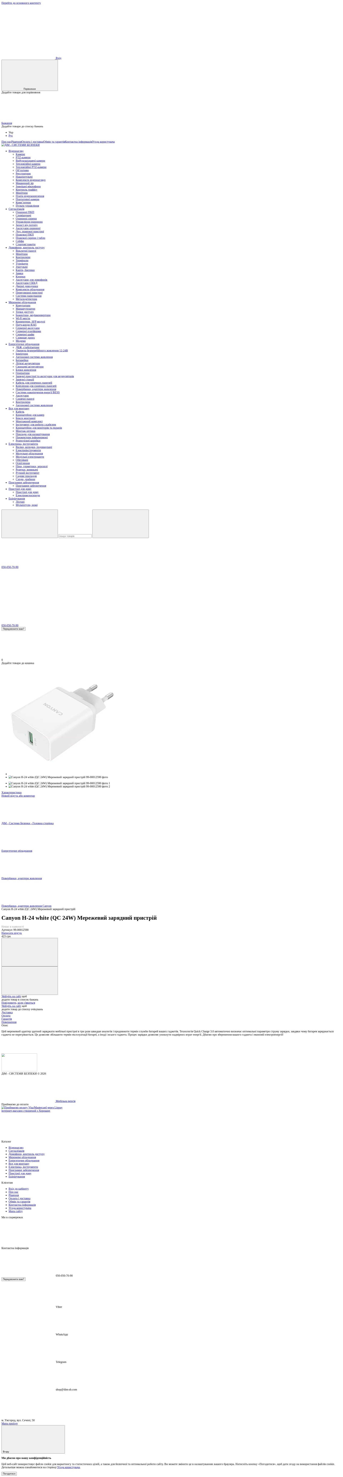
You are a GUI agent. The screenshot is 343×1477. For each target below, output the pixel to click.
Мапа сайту (16, 1211)
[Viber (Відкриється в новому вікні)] (135, 30)
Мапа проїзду (9, 1423)
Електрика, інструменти (23, 443)
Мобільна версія (65, 1101)
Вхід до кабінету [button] (19, 1188)
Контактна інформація (78, 141)
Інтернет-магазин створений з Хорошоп (25, 1110)
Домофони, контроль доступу (27, 247)
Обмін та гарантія (54, 141)
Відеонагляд (16, 151)
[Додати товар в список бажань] (29, 980)
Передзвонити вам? (13, 629)
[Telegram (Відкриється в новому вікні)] (82, 30)
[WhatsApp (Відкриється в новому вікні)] (189, 30)
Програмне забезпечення (24, 482)
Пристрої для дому (20, 488)
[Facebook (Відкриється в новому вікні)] (28, 30)
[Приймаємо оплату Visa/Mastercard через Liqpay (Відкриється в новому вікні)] (32, 1107)
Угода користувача (103, 141)
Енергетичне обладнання (24, 344)
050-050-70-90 (9, 567)
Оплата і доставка (32, 141)
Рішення (16, 141)
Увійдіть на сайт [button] (11, 996)
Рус (11, 135)
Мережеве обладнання (22, 302)
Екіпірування (17, 498)
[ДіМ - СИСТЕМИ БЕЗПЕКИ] (19, 1070)
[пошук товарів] (29, 524)
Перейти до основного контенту (21, 2)
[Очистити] (120, 524)
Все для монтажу (19, 408)
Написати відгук (11, 933)
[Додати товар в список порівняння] (29, 952)
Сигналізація (16, 208)
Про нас (6, 141)
